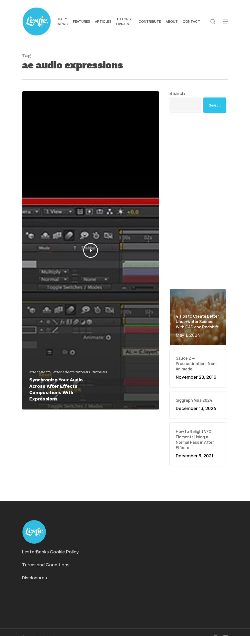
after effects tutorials (71, 372)
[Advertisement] (197, 162)
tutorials (100, 372)
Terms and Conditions (46, 565)
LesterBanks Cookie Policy (50, 552)
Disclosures (34, 578)
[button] (225, 21)
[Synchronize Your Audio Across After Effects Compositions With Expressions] (90, 250)
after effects (40, 372)
